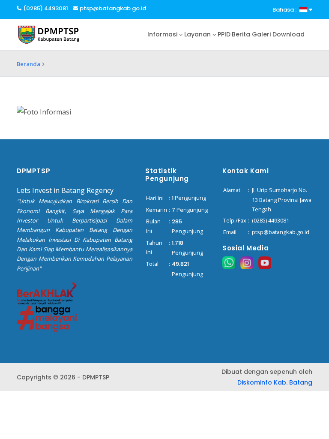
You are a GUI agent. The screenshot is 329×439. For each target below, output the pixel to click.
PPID (224, 34)
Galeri (261, 34)
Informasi (162, 34)
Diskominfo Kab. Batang (274, 382)
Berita (241, 34)
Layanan (197, 34)
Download (288, 34)
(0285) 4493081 (45, 8)
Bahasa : (285, 10)
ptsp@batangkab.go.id (113, 8)
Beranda (28, 64)
